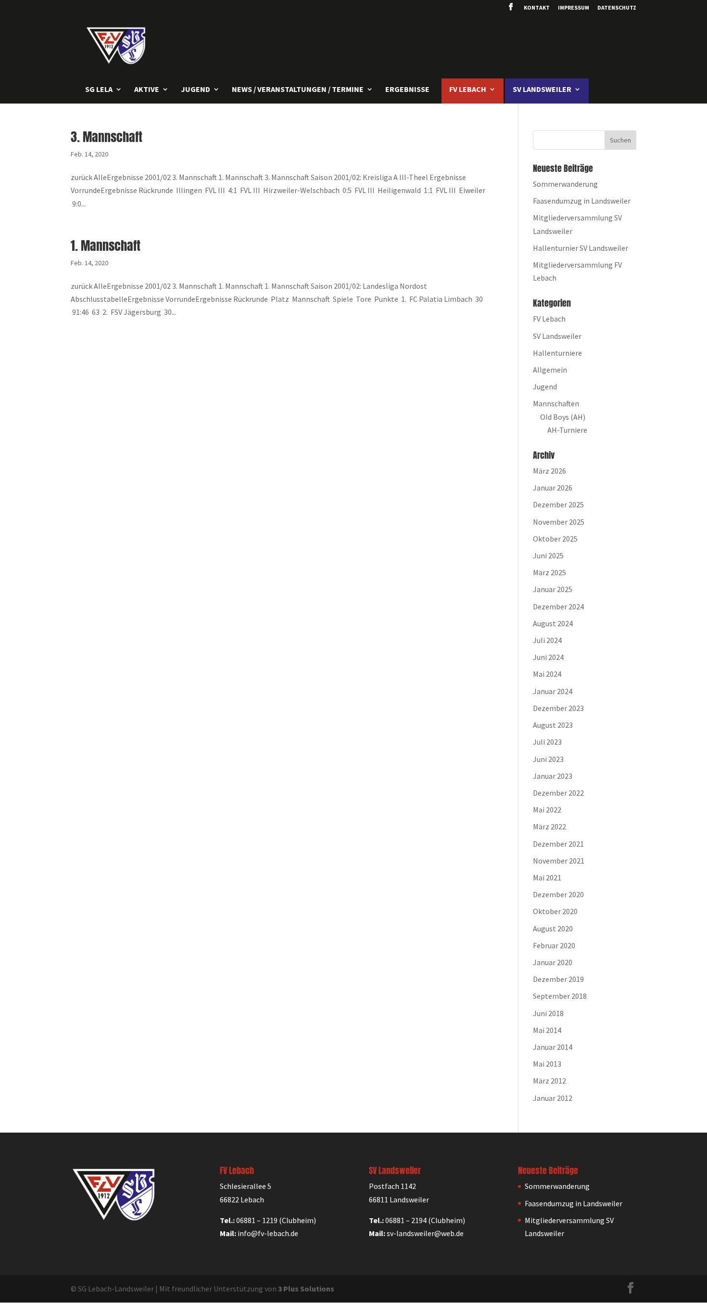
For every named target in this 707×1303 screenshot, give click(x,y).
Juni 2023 (548, 759)
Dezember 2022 (558, 793)
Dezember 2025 (558, 504)
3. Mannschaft (106, 136)
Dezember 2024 (558, 606)
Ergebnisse (407, 90)
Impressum (573, 8)
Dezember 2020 (558, 894)
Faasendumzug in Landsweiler (582, 201)
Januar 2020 (552, 962)
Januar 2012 (552, 1098)
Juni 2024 (548, 657)
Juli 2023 (547, 742)
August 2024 (553, 623)
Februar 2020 (554, 945)
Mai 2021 (547, 877)
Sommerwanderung (565, 184)
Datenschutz (616, 8)
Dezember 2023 (558, 708)
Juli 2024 (547, 640)
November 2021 (558, 860)
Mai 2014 (547, 1030)
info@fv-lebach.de (268, 1233)
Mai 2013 (547, 1064)
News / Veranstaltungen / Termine (298, 90)
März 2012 (549, 1080)
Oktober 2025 (555, 538)
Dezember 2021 (558, 844)
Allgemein (550, 369)
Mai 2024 (547, 674)
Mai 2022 (547, 809)
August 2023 (553, 725)
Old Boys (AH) (562, 417)
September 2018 (560, 996)
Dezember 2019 (558, 979)
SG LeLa (99, 90)
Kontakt (537, 8)
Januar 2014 (552, 1047)
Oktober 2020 (555, 911)
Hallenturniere (557, 353)
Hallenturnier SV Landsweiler (580, 248)
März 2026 (549, 471)
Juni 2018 (548, 1013)
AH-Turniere (567, 430)
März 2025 (549, 572)
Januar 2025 (552, 589)
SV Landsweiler (557, 336)
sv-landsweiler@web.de (425, 1233)
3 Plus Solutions (306, 1288)
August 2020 (553, 928)
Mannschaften (556, 403)
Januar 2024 (552, 691)
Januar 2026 (552, 487)
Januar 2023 (552, 776)
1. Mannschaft (105, 245)
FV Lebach (549, 318)
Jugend (545, 386)
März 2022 (549, 826)
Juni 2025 (548, 555)
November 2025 (558, 522)
